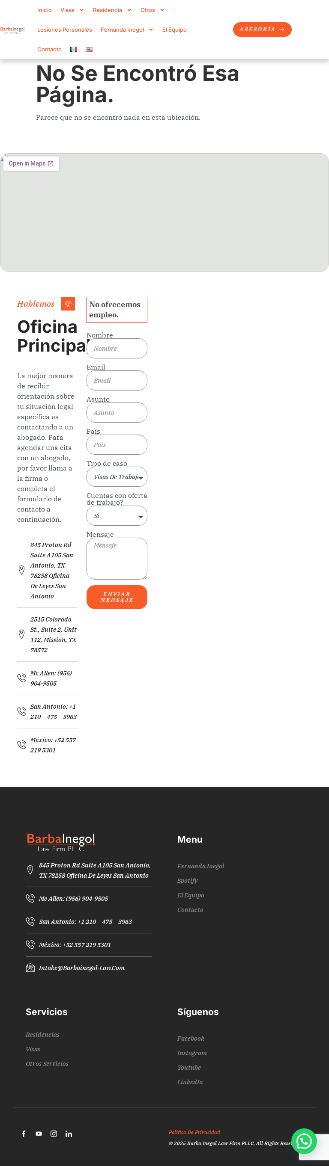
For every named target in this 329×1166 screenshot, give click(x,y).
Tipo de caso (107, 463)
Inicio (44, 9)
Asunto (98, 399)
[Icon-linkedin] (68, 1133)
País (93, 431)
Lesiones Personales (64, 29)
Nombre (100, 334)
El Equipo (174, 29)
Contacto (49, 49)
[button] (304, 1141)
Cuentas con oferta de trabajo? (117, 499)
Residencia (107, 9)
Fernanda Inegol (122, 29)
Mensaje (100, 534)
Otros (148, 9)
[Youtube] (38, 1133)
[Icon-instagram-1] (53, 1133)
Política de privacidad (194, 1132)
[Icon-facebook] (23, 1133)
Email (96, 367)
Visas (67, 9)
